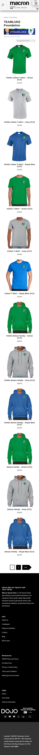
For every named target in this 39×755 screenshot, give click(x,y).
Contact (4, 632)
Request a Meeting (8, 628)
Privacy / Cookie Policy (10, 667)
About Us (5, 620)
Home (6, 17)
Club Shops (13, 17)
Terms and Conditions (9, 671)
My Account (6, 640)
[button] (35, 2)
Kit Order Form (7, 663)
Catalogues (6, 624)
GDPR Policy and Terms (10, 659)
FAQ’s (4, 694)
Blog (3, 636)
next (25, 567)
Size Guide (5, 698)
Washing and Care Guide (10, 675)
